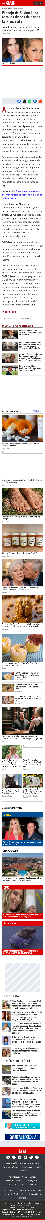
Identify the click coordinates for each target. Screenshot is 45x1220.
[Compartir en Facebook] (19, 101)
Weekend (16, 1167)
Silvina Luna (26, 318)
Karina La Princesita (10, 318)
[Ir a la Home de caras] (10, 4)
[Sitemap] (37, 1157)
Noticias (22, 1163)
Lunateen (38, 1167)
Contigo (33, 1177)
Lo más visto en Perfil (16, 1061)
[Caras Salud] (22, 1128)
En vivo (39, 3)
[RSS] (31, 1157)
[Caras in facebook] (14, 1157)
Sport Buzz (13, 1184)
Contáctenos (36, 1190)
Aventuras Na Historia (15, 1180)
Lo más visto (10, 996)
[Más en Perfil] (15, 808)
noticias (22, 815)
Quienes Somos (22, 1190)
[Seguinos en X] (19, 1157)
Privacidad (7, 1194)
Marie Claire (33, 1163)
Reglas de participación (32, 1194)
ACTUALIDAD (6, 8)
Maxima (32, 1184)
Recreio (24, 1184)
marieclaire (22, 851)
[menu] (3, 3)
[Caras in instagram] (8, 1157)
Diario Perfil (11, 1163)
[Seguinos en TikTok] (25, 1157)
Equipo (17, 1194)
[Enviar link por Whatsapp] (29, 101)
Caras (24, 1177)
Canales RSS (8, 1190)
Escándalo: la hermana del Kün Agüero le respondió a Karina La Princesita (22, 194)
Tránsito (22, 1198)
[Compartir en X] (24, 101)
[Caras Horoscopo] (22, 1139)
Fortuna (6, 1167)
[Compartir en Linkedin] (35, 101)
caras (22, 887)
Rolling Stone (33, 1180)
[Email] (40, 101)
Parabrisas (27, 1167)
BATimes (22, 1170)
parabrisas (22, 924)
